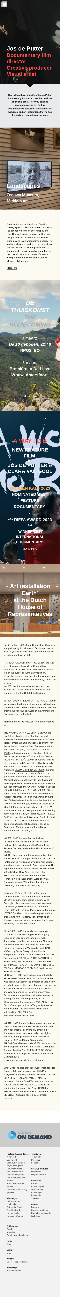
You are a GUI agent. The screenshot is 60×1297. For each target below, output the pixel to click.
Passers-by (36, 1195)
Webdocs (35, 1215)
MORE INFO (30, 548)
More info (12, 267)
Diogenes (35, 1159)
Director (35, 1207)
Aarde (34, 1183)
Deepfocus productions (18, 1261)
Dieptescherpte (38, 1174)
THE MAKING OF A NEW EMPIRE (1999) (25, 732)
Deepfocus (36, 1171)
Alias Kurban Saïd (15, 1171)
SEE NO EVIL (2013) (38, 790)
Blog (9, 1243)
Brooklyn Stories (14, 1210)
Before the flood (14, 1207)
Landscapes (37, 1192)
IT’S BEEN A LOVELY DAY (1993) (21, 662)
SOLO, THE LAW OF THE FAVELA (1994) (34, 700)
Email (9, 1252)
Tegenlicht (36, 1156)
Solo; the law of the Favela (16, 1185)
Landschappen (38, 1186)
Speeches (35, 1162)
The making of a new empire (16, 1179)
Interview (11, 1232)
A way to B (11, 1156)
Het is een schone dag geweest (17, 1191)
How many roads (14, 1168)
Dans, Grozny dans (15, 1174)
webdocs (47, 1023)
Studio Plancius (14, 1270)
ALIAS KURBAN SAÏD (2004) (19, 759)
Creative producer (39, 1210)
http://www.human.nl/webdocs (20, 1074)
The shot (35, 1198)
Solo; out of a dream (16, 1162)
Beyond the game (15, 1165)
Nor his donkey (14, 1212)
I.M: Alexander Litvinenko (14, 1203)
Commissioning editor (41, 1212)
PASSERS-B (35, 868)
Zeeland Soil (37, 1189)
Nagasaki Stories (15, 1215)
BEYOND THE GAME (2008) (29, 769)
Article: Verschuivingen (17, 1235)
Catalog (10, 1229)
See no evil (12, 1159)
